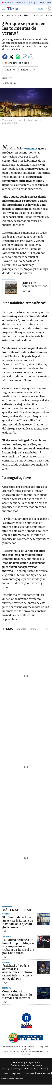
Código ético (16, 1074)
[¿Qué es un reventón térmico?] (11, 287)
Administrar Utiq (43, 1074)
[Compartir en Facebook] (5, 57)
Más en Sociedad (16, 910)
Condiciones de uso (38, 1069)
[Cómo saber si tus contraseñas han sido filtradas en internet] (43, 993)
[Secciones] (3, 8)
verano (33, 628)
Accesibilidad (29, 1074)
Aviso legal (5, 1069)
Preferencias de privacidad (12, 1078)
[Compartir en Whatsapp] (18, 57)
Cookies (4, 1074)
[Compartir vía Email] (31, 57)
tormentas (21, 628)
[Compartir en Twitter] (11, 57)
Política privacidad (20, 1069)
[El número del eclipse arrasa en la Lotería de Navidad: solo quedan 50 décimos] (43, 919)
